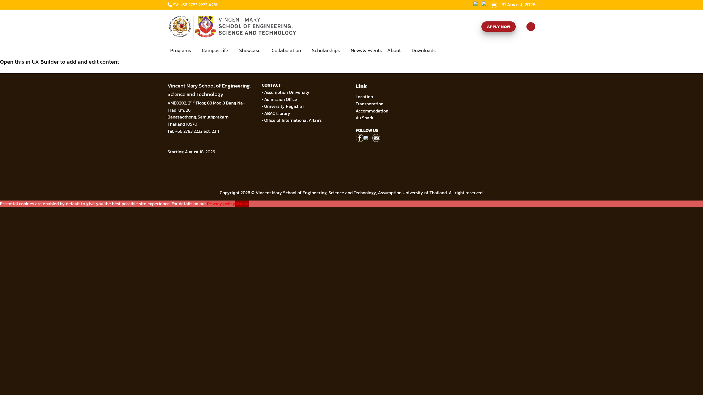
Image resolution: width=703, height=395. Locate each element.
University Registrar (284, 106)
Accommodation (372, 111)
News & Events (366, 50)
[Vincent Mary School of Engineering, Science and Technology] (234, 27)
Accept (242, 204)
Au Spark (364, 117)
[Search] (530, 26)
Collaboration (286, 50)
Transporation (370, 103)
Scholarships (326, 50)
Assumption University (286, 92)
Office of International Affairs (293, 120)
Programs (180, 50)
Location (364, 96)
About (394, 50)
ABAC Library (277, 113)
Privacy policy (221, 204)
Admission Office (280, 99)
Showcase (250, 50)
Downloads (424, 50)
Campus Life (215, 50)
